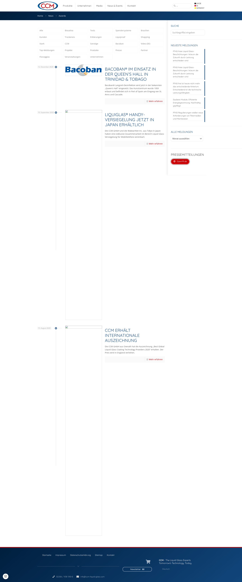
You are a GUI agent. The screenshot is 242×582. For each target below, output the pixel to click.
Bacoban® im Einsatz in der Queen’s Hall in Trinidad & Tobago (130, 74)
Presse (119, 50)
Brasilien (145, 30)
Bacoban (120, 43)
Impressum (60, 555)
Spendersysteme (123, 30)
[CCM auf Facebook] (140, 562)
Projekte (68, 50)
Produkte (94, 50)
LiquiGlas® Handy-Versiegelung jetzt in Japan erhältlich (129, 119)
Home (40, 16)
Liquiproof (120, 37)
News (50, 16)
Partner (144, 50)
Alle (41, 30)
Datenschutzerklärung (80, 555)
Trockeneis (70, 37)
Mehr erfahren (156, 101)
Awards (62, 16)
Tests (92, 30)
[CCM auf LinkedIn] (127, 562)
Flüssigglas (44, 56)
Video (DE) (145, 43)
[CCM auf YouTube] (134, 562)
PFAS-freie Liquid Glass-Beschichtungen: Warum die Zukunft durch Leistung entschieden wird (185, 56)
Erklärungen (96, 37)
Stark (41, 43)
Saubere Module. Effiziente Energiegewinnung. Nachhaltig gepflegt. (187, 102)
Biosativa (69, 30)
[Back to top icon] (228, 576)
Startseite (46, 555)
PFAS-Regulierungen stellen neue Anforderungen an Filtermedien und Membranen (188, 115)
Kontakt (110, 555)
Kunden (43, 37)
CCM (67, 43)
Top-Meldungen (46, 50)
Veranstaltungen (72, 56)
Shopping (145, 37)
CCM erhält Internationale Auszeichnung (122, 335)
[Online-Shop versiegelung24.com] (148, 562)
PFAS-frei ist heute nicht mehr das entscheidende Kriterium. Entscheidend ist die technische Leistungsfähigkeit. (187, 88)
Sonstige (94, 43)
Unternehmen (96, 56)
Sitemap (99, 555)
